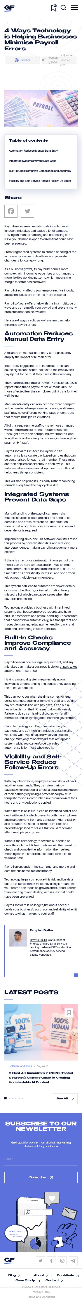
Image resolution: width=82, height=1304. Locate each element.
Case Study (25, 1280)
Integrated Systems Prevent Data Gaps (32, 160)
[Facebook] (10, 211)
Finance (26, 60)
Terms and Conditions (41, 1297)
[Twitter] (27, 211)
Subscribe (37, 1177)
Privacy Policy (41, 1292)
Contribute (65, 1275)
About (39, 1275)
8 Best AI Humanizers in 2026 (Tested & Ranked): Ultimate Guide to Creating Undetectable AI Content (41, 1078)
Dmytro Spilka (38, 940)
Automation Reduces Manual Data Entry (33, 150)
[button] (5, 1098)
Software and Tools (20, 1066)
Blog (12, 1275)
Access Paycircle (44, 451)
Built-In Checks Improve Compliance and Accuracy (40, 170)
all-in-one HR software (40, 539)
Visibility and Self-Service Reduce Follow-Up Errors (40, 180)
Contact (52, 1280)
